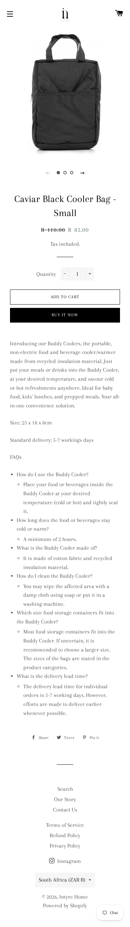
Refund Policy (65, 835)
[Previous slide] (47, 172)
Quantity (46, 274)
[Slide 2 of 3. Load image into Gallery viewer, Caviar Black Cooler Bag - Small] (65, 172)
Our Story (65, 799)
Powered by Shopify (65, 905)
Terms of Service (65, 825)
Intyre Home (73, 897)
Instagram (68, 861)
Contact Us (65, 809)
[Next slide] (82, 172)
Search (65, 789)
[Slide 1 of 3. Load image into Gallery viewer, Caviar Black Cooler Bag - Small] (58, 172)
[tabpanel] (65, 92)
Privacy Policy (65, 846)
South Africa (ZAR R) (62, 880)
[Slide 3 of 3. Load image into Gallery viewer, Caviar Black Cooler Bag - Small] (71, 172)
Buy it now (65, 315)
